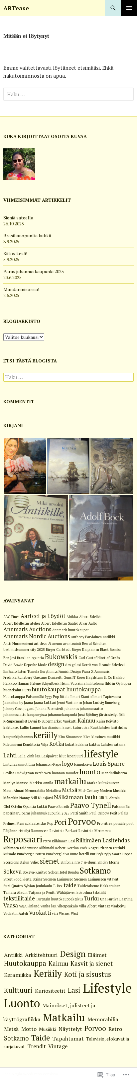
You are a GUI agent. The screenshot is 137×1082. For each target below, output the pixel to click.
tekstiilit (99, 892)
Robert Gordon (67, 848)
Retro (115, 1029)
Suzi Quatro (13, 886)
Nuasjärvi (45, 798)
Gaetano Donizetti (48, 677)
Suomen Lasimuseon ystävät (96, 879)
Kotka (56, 743)
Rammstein (40, 830)
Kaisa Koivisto (107, 721)
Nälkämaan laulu (75, 797)
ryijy (107, 854)
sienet (50, 861)
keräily (46, 735)
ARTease (16, 8)
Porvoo (82, 821)
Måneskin (10, 798)
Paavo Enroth (58, 806)
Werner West (68, 913)
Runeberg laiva (57, 854)
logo (67, 763)
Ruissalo (9, 854)
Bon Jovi (9, 658)
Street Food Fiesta (17, 879)
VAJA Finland (29, 906)
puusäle (119, 823)
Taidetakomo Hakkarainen (98, 886)
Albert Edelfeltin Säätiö (59, 623)
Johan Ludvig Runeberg (101, 702)
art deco (40, 643)
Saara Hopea (122, 854)
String (37, 879)
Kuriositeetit (50, 990)
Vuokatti (40, 912)
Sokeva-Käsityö (35, 872)
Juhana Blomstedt (50, 708)
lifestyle (101, 753)
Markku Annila (41, 783)
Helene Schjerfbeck (45, 683)
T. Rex (58, 886)
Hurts (26, 690)
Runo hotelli (79, 854)
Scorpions (11, 862)
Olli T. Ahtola (109, 798)
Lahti (10, 755)
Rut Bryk (96, 854)
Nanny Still (28, 798)
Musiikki (119, 790)
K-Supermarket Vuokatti (57, 721)
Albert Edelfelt (90, 616)
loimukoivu (83, 764)
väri (55, 913)
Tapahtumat (68, 1038)
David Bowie (13, 664)
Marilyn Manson (16, 783)
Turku (91, 898)
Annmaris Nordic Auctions (36, 636)
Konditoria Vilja (35, 744)
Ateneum (55, 643)
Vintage (104, 906)
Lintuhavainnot (15, 764)
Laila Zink (26, 756)
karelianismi (52, 727)
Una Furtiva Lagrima (116, 899)
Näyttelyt (70, 1029)
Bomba (115, 649)
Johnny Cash (13, 708)
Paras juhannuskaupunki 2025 (33, 271)
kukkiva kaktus (87, 744)
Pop (50, 823)
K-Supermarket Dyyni (20, 721)
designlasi (73, 664)
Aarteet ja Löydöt (43, 616)
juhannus (72, 708)
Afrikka (72, 616)
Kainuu (86, 720)
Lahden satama (113, 744)
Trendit (36, 1046)
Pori (60, 822)
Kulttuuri (18, 990)
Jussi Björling (88, 714)
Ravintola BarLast (63, 830)
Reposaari (22, 839)
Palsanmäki (121, 806)
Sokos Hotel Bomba (63, 872)
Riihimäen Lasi (63, 841)
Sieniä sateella (18, 217)
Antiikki (13, 955)
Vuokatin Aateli (15, 913)
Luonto (22, 1003)
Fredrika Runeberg (17, 677)
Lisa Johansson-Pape (45, 764)
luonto (89, 771)
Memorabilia (35, 790)
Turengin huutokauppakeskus (59, 899)
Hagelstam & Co (99, 677)
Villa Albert (88, 906)
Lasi (74, 990)
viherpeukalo (68, 906)
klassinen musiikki (105, 736)
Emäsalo (10, 671)
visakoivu (118, 906)
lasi (38, 756)
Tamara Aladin (15, 892)
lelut (62, 756)
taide (70, 885)
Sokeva (12, 871)
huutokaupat (48, 689)
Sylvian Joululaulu (38, 886)
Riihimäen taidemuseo (20, 848)
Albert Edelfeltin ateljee (21, 623)
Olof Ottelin (12, 806)
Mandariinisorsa (114, 773)
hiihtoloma (95, 683)
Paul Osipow (99, 813)
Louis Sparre (109, 763)
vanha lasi (49, 906)
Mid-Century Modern (95, 790)
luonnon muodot (65, 773)
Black (104, 649)
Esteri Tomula (28, 671)
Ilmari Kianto (80, 696)
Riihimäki (46, 848)
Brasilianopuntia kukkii (27, 235)
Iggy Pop (52, 696)
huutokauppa (83, 689)
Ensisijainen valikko (129, 8)
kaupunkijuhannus (18, 736)
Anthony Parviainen (86, 637)
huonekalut (12, 690)
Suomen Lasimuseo (58, 879)
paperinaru (12, 813)
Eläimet (97, 955)
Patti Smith (79, 813)
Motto (29, 1029)
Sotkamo (95, 870)
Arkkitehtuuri (41, 955)
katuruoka (81, 727)
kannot (35, 727)
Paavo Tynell (90, 805)
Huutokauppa (25, 963)
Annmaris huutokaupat (70, 630)
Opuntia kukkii (35, 806)
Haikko (118, 677)
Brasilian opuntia (30, 658)
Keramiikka (17, 974)
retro (47, 841)
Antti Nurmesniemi (18, 643)
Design (72, 953)
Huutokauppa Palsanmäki (23, 696)
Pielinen (9, 823)
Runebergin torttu (31, 854)
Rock (83, 848)
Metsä (69, 790)
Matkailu (64, 1017)
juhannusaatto (91, 708)
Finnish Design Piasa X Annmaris (84, 671)
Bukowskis (61, 656)
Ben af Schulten (94, 643)
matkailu (70, 781)
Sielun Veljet (29, 862)
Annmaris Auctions (27, 629)
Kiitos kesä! (15, 253)
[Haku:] (68, 94)
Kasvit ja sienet (91, 963)
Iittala (64, 696)
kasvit (67, 727)
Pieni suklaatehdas (31, 823)
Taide (40, 1038)
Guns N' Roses (74, 677)
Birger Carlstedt (58, 649)
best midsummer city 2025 (24, 649)
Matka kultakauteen (103, 783)
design (56, 664)
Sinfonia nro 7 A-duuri (78, 862)
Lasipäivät (50, 756)
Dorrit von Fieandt (96, 664)
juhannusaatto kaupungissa (25, 714)
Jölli (122, 714)
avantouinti (72, 643)
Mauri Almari (13, 790)
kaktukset (11, 727)
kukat (69, 744)
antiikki (109, 637)
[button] (25, 466)
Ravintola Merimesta (94, 830)
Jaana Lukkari (45, 702)
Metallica (53, 790)
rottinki (119, 848)
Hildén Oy (112, 683)
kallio (24, 727)
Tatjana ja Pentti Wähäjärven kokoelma (60, 892)
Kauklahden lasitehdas (108, 727)
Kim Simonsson (70, 736)
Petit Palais (119, 813)
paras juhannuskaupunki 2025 (45, 813)
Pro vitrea (104, 823)
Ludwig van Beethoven (33, 773)
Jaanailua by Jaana (18, 702)
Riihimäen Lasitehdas (103, 840)
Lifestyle (107, 987)
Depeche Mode (35, 664)
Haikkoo (10, 683)
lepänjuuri (75, 756)
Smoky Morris (108, 862)
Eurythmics (49, 671)
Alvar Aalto (88, 623)
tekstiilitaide (19, 898)
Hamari (23, 683)
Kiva (86, 736)
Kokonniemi (12, 744)
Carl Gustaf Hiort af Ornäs (99, 658)
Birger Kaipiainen (85, 649)
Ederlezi (118, 664)
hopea (126, 683)
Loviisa (8, 773)
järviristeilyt (108, 714)
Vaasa (10, 905)
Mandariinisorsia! (21, 289)
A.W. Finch (11, 616)
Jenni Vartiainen (69, 702)
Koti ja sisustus (87, 974)
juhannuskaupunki (62, 714)
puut (130, 823)
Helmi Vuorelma (73, 683)
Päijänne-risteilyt (16, 830)
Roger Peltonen (100, 848)
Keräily (48, 973)
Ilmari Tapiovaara (106, 696)
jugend (29, 708)
